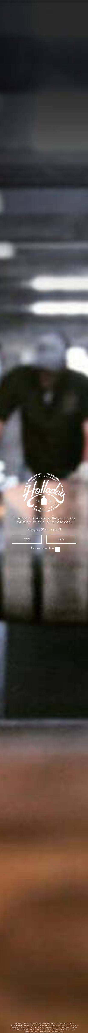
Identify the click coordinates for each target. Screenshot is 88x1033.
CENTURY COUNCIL (19, 1028)
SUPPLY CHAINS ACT (62, 1028)
